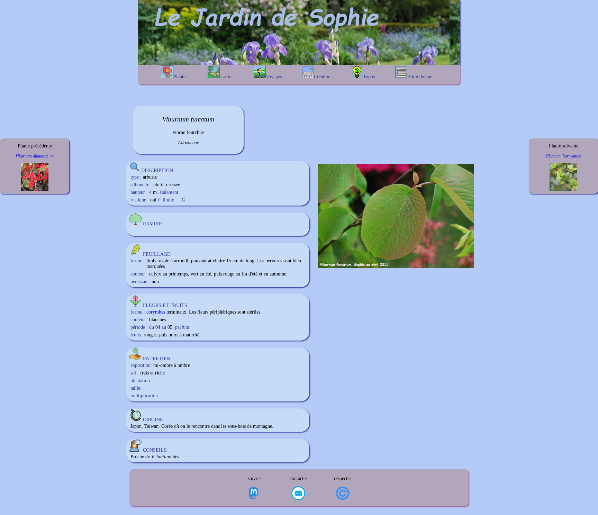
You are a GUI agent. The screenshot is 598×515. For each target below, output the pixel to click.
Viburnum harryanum (563, 156)
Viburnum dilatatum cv (35, 156)
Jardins (226, 76)
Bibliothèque (419, 76)
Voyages (274, 76)
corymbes (155, 312)
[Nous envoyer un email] (298, 494)
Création (322, 76)
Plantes (180, 76)
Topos (369, 76)
